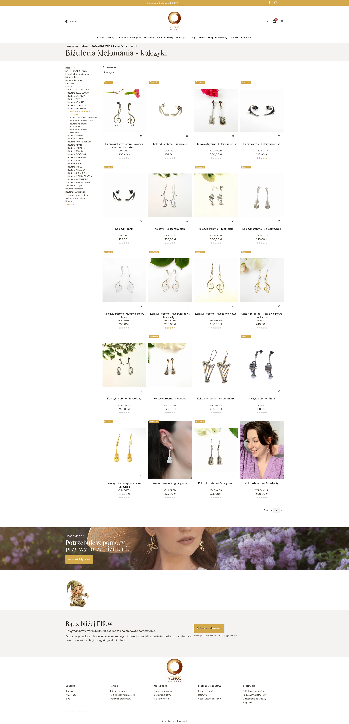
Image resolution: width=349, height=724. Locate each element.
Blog (67, 698)
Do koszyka (118, 136)
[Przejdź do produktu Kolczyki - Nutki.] (124, 195)
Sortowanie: (109, 67)
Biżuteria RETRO (74, 163)
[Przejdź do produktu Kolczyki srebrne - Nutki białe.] (170, 110)
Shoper (85, 711)
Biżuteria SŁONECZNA (77, 173)
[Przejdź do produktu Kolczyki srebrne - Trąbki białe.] (216, 195)
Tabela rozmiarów (118, 691)
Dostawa (202, 694)
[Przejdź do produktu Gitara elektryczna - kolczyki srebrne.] (216, 110)
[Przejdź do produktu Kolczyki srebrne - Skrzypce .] (170, 365)
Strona (268, 510)
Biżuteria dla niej (72, 77)
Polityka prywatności (253, 691)
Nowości (69, 201)
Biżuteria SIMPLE (74, 166)
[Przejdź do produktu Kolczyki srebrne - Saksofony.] (124, 365)
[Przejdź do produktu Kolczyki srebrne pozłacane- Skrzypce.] (124, 449)
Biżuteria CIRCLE (74, 99)
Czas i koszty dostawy (209, 698)
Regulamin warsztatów (254, 694)
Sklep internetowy (173, 721)
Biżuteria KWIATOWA (76, 154)
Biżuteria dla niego (73, 80)
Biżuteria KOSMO (75, 151)
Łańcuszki (69, 83)
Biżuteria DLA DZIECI (76, 138)
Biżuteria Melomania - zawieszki (83, 117)
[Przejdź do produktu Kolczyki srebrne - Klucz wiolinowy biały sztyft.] (170, 280)
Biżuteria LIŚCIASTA (76, 148)
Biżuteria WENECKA (76, 170)
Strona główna (71, 46)
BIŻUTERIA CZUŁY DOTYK (78, 89)
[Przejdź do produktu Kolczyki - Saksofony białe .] (170, 195)
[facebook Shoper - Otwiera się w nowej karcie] (269, 2)
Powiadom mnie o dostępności (212, 391)
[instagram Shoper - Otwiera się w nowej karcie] (275, 2)
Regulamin (248, 702)
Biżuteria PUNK (74, 160)
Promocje (69, 204)
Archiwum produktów (75, 198)
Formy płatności (206, 691)
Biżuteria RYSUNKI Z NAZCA (79, 176)
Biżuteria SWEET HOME (77, 179)
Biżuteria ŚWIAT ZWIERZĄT (79, 141)
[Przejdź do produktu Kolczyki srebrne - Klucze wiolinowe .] (216, 280)
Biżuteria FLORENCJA (76, 105)
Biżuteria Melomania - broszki (83, 120)
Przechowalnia (161, 698)
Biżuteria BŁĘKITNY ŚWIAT (79, 182)
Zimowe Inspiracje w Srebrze (78, 195)
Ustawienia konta (163, 694)
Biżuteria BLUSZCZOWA (78, 93)
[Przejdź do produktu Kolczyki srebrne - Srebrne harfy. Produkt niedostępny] (216, 365)
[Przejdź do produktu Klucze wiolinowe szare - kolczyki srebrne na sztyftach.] (124, 110)
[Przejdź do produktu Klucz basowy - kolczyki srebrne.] (262, 110)
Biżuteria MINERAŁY (76, 135)
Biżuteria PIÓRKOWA (76, 157)
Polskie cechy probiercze (122, 694)
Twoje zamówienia (163, 691)
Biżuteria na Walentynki (75, 192)
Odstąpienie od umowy (254, 698)
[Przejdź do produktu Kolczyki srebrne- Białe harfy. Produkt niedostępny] (262, 449)
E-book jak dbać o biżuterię (77, 74)
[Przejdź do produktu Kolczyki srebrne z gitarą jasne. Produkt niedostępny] (170, 449)
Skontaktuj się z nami (79, 559)
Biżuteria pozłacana (74, 188)
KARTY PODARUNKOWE (76, 71)
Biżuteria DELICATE (75, 102)
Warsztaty (70, 694)
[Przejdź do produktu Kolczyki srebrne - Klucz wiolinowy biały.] (124, 280)
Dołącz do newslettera (209, 628)
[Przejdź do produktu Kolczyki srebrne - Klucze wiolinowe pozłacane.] (262, 280)
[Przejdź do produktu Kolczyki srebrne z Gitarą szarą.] (216, 449)
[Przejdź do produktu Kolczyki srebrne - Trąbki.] (262, 365)
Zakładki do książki (73, 185)
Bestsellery (70, 67)
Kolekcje (84, 46)
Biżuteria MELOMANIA (101, 46)
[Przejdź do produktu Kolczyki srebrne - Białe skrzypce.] (262, 195)
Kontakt (69, 691)
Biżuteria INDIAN (74, 145)
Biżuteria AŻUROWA (76, 96)
